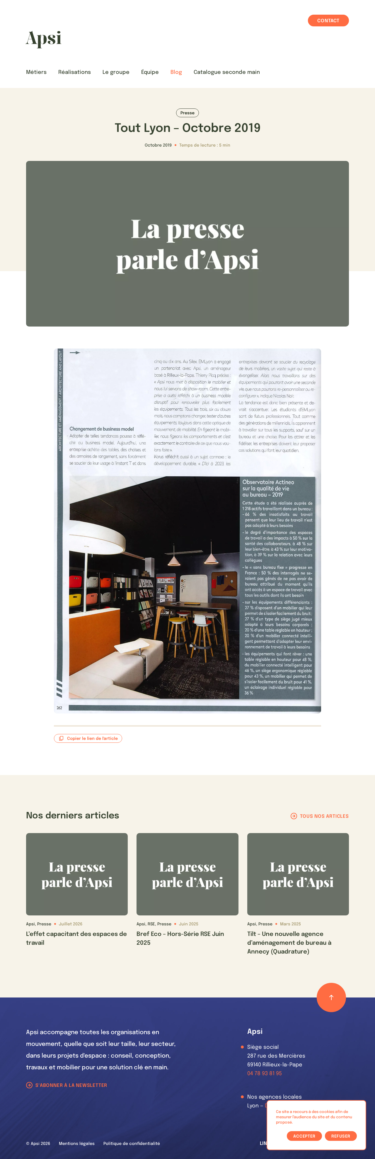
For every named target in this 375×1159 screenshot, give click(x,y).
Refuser (340, 1136)
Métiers (36, 72)
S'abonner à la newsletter (71, 1085)
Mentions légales (77, 1144)
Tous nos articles (324, 816)
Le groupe (116, 72)
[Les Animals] (43, 39)
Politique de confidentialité (131, 1144)
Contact (328, 20)
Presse (187, 113)
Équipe (150, 72)
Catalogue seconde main (227, 72)
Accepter (304, 1136)
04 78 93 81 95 (264, 1073)
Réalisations (74, 72)
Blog (176, 72)
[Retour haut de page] (331, 997)
